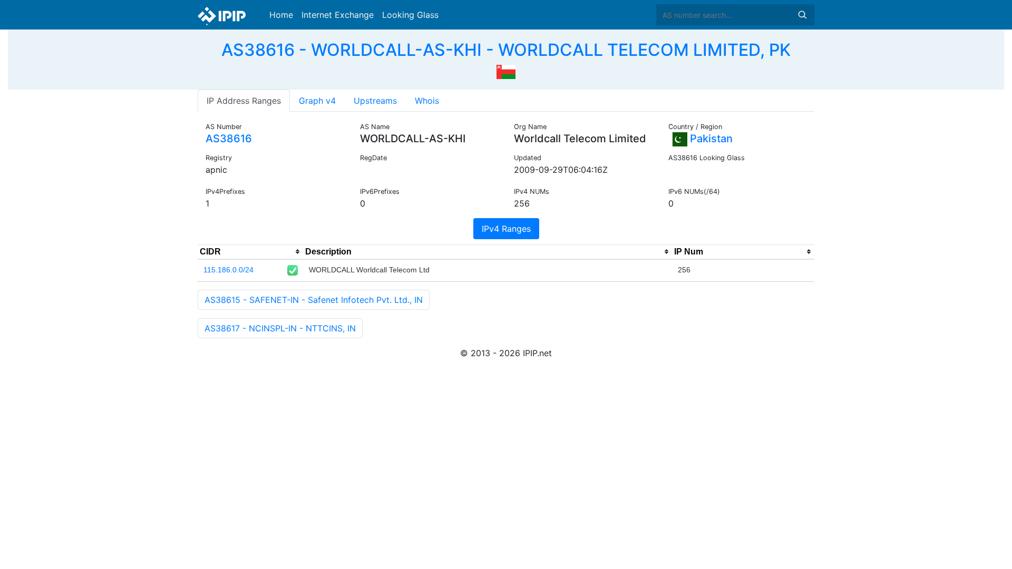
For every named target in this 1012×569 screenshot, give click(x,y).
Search (802, 15)
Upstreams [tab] (375, 100)
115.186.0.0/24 (228, 270)
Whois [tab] (427, 100)
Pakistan (710, 138)
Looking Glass (410, 14)
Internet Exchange (337, 14)
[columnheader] (250, 251)
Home (281, 14)
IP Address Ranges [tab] (244, 100)
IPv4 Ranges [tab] (506, 228)
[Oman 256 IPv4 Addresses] (506, 70)
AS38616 (229, 138)
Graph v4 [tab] (317, 100)
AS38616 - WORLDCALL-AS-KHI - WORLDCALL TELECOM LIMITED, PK (506, 50)
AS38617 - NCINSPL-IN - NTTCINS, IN (280, 328)
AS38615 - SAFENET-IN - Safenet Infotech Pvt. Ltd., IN (314, 300)
